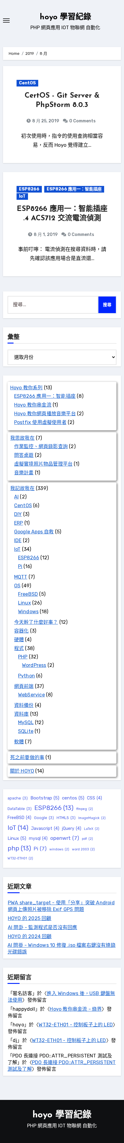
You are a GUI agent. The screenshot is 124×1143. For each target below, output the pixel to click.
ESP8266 (29, 189)
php (19, 848)
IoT (22, 196)
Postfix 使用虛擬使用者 (40, 422)
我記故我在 (22, 488)
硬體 (19, 639)
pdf (87, 839)
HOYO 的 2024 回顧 (30, 936)
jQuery (71, 828)
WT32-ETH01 (20, 858)
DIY (18, 514)
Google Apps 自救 (34, 532)
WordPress (34, 665)
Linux (24, 603)
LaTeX (91, 829)
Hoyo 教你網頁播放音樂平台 (45, 413)
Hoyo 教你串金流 (32, 405)
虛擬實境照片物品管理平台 (43, 464)
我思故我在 (22, 438)
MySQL (26, 722)
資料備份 (24, 705)
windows (59, 849)
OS (17, 586)
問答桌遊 (24, 455)
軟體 (19, 742)
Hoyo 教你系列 (26, 388)
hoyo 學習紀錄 (65, 17)
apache (18, 798)
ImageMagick (92, 818)
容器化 (21, 631)
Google (44, 817)
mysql (38, 838)
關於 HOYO (22, 771)
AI (16, 497)
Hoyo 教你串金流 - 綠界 (76, 1009)
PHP (23, 657)
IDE (18, 540)
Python (26, 676)
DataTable (20, 808)
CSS (94, 798)
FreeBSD (28, 594)
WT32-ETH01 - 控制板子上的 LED (76, 1025)
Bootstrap (44, 798)
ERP (18, 523)
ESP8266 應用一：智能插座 (74, 189)
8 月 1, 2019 (45, 234)
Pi (20, 566)
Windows (28, 611)
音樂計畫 (24, 473)
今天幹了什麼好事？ (36, 622)
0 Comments (82, 121)
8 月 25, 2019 (45, 121)
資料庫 (21, 714)
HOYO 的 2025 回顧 (29, 918)
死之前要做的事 (27, 757)
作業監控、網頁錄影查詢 (41, 446)
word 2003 (83, 849)
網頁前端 (24, 686)
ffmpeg (84, 809)
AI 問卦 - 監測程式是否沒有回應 (42, 927)
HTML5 (66, 817)
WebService (31, 695)
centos (73, 798)
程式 (19, 648)
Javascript (45, 828)
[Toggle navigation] (6, 20)
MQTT (20, 577)
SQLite (25, 731)
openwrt (64, 838)
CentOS (27, 83)
